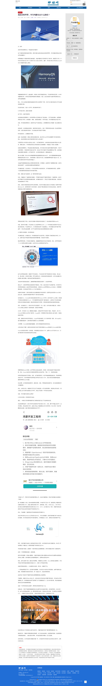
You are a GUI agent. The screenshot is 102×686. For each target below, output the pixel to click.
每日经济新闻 (57, 671)
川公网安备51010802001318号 (42, 679)
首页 (20, 7)
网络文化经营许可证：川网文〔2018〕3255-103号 (56, 681)
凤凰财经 (39, 671)
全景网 (68, 671)
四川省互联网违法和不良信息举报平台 (54, 679)
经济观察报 (64, 671)
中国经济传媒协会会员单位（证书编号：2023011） (36, 682)
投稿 (71, 2)
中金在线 (48, 671)
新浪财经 (52, 671)
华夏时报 (72, 671)
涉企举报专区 (80, 7)
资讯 (69, 7)
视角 (49, 7)
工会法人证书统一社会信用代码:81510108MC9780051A (52, 682)
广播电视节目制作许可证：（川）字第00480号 (41, 681)
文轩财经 (39, 674)
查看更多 (75, 58)
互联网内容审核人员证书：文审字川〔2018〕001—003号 (73, 681)
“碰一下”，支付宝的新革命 (72, 46)
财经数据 (30, 7)
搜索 (84, 4)
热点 (40, 7)
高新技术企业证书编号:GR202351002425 (68, 682)
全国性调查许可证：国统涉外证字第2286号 (26, 681)
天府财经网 (44, 674)
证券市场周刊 (49, 674)
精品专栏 (59, 7)
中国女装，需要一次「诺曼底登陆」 (74, 42)
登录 (85, 2)
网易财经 (43, 671)
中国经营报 (77, 671)
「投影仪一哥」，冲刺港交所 (72, 53)
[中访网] (53, 3)
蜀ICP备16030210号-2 (33, 679)
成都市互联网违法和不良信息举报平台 (66, 679)
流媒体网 (55, 674)
